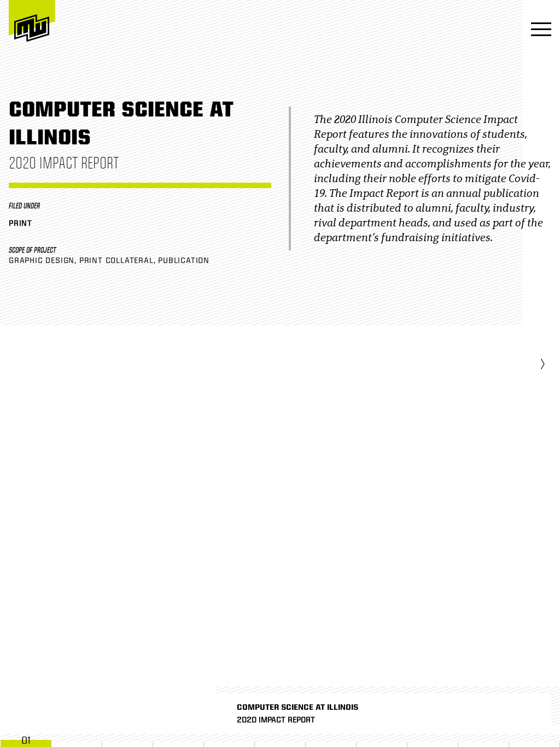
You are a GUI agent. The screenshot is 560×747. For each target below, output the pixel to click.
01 (26, 740)
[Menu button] (537, 30)
